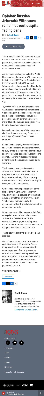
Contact (7, 357)
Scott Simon (14, 35)
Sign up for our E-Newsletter (15, 372)
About (7, 353)
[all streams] (41, 393)
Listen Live (8, 367)
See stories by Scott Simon (26, 310)
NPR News (8, 276)
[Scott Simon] (7, 296)
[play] (3, 393)
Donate (37, 3)
